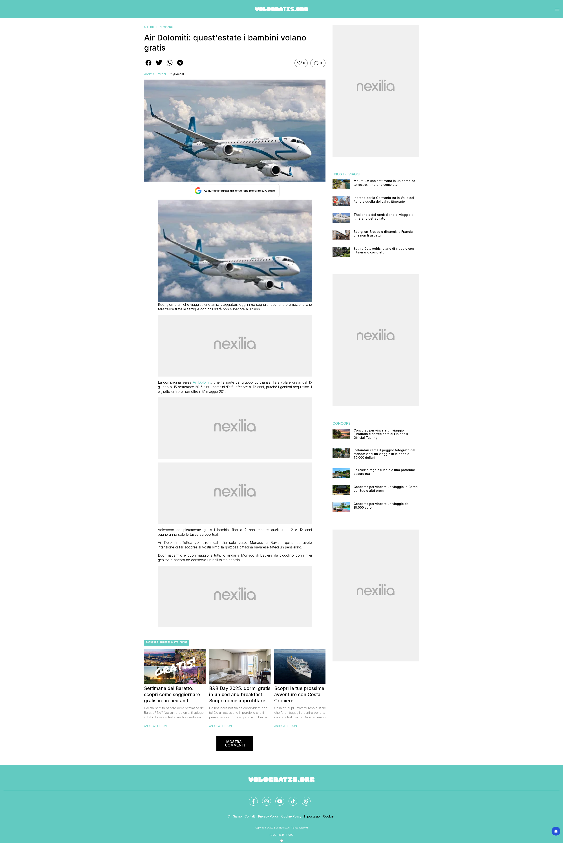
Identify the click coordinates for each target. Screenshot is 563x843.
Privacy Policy (268, 816)
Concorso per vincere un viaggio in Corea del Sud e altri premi (386, 488)
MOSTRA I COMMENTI (235, 743)
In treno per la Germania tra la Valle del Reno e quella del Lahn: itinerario (384, 199)
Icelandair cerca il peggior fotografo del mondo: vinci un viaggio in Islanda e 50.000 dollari (384, 453)
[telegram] (180, 66)
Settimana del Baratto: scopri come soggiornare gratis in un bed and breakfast (172, 695)
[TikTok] (290, 798)
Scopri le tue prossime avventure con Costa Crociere (299, 694)
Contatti (250, 816)
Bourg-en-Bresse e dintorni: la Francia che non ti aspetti (383, 233)
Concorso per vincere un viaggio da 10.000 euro (381, 505)
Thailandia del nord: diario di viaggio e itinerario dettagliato (383, 216)
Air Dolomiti (202, 382)
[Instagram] (264, 798)
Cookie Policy (291, 816)
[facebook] (148, 66)
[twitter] (159, 66)
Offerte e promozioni (159, 27)
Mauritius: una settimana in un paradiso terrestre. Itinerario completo (384, 182)
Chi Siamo (235, 816)
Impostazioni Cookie (319, 816)
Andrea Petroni (155, 74)
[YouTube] (277, 798)
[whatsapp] (169, 66)
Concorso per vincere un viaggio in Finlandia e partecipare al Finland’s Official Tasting (381, 434)
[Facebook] (250, 798)
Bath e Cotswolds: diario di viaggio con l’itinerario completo (384, 250)
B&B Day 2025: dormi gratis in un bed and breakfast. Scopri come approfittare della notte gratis (240, 695)
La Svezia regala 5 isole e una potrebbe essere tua (384, 471)
